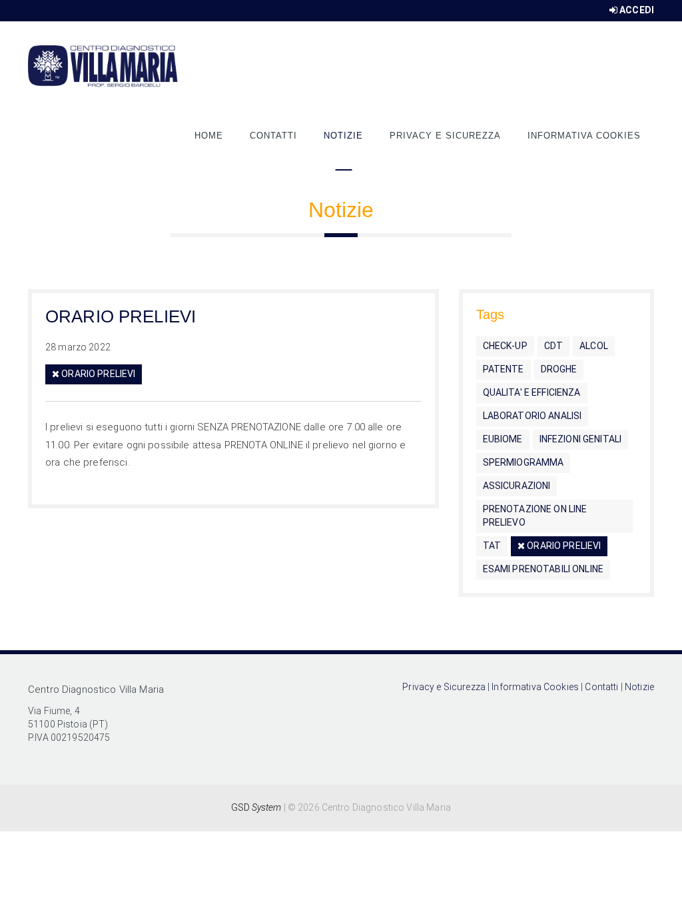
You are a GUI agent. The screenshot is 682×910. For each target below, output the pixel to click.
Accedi (636, 10)
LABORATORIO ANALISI (532, 415)
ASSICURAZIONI (517, 485)
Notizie (343, 136)
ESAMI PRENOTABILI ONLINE (543, 569)
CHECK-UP (505, 345)
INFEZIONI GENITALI (580, 439)
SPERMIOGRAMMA (523, 462)
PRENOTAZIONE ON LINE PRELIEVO (535, 516)
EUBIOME (503, 439)
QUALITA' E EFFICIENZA (532, 392)
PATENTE (503, 369)
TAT (492, 545)
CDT (553, 345)
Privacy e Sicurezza (445, 136)
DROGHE (559, 369)
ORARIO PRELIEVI (120, 316)
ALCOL (593, 345)
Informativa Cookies (584, 136)
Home (208, 136)
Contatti (273, 136)
